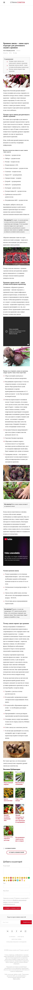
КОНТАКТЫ (21, 936)
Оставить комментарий (16, 852)
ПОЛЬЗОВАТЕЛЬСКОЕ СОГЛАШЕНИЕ (16, 942)
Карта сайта (16, 979)
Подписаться (27, 922)
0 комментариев (10, 848)
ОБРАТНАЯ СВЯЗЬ (16, 939)
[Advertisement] (16, 23)
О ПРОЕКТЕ (12, 936)
